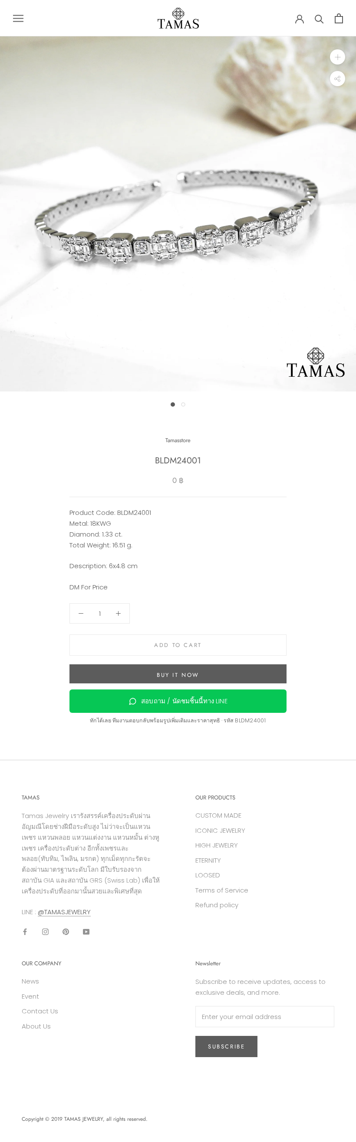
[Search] (319, 18)
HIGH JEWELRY (216, 845)
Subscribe (226, 1046)
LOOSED (207, 875)
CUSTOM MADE (218, 815)
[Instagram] (45, 931)
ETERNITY (208, 860)
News (30, 981)
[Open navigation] (18, 18)
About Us (36, 1026)
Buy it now (178, 675)
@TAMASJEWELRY (64, 911)
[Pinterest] (66, 931)
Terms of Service (221, 890)
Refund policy (216, 904)
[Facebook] (25, 931)
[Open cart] (339, 18)
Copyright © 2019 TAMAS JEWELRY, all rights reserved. (85, 1119)
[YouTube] (86, 931)
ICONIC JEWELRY (220, 830)
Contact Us (40, 1011)
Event (30, 996)
